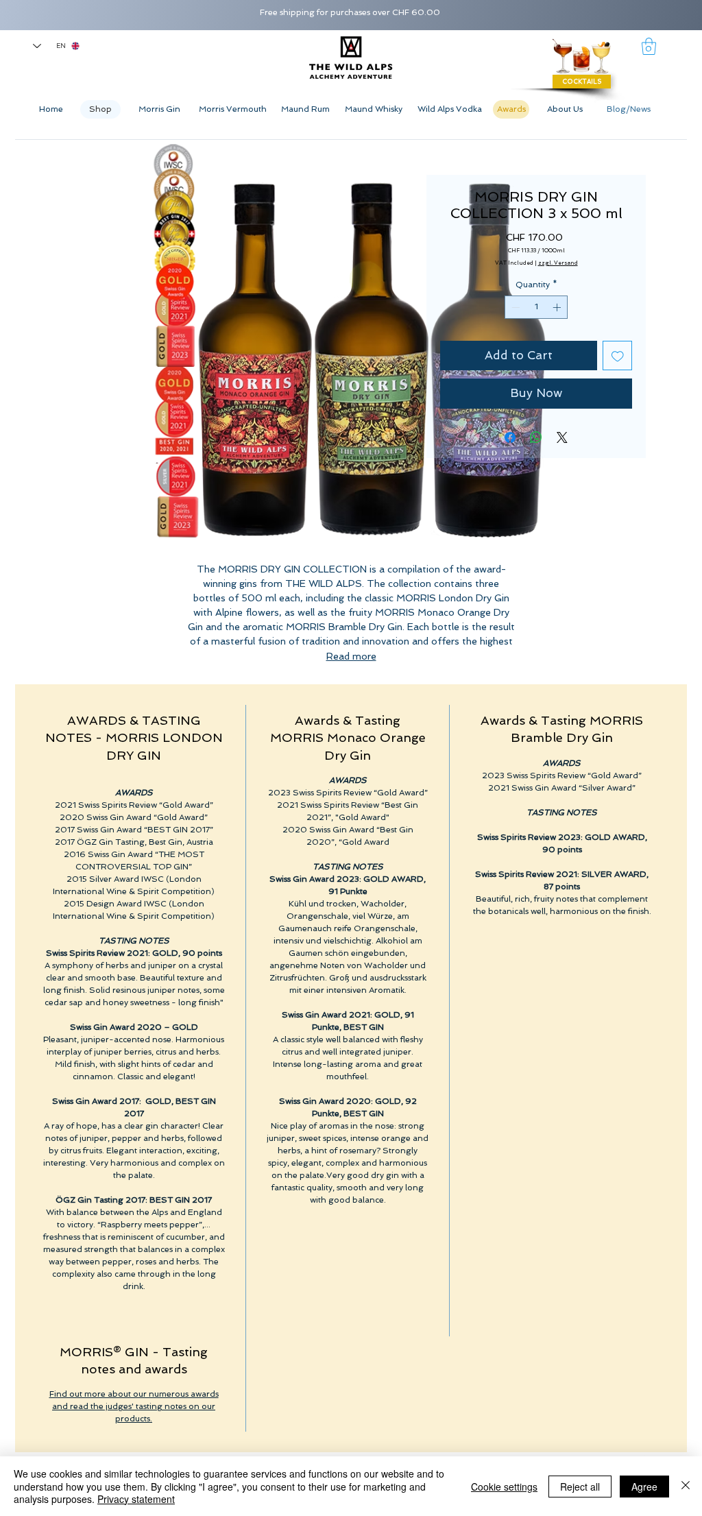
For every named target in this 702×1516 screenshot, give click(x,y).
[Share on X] (562, 437)
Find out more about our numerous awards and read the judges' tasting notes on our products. (134, 1406)
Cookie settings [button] (504, 1486)
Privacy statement (136, 1499)
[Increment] (558, 307)
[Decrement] (514, 307)
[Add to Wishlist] (618, 356)
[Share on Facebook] (510, 437)
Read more (351, 656)
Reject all (580, 1486)
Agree (644, 1486)
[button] (649, 46)
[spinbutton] (536, 307)
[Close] (685, 1486)
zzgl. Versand (558, 262)
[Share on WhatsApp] (536, 437)
